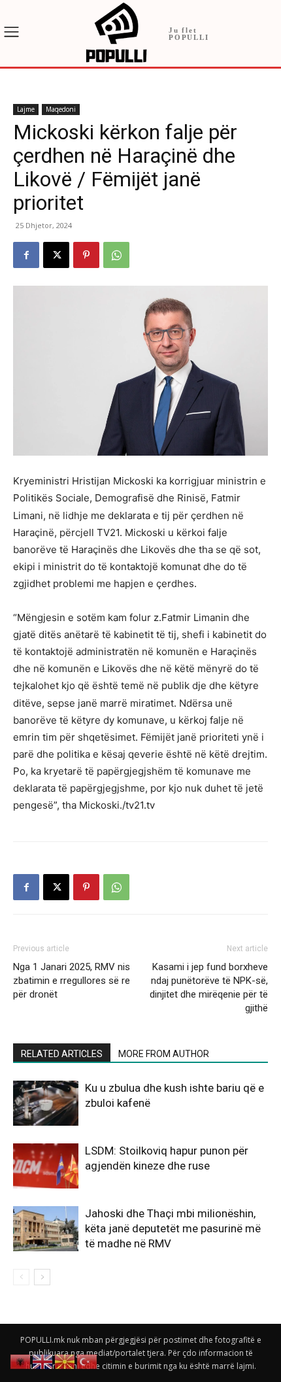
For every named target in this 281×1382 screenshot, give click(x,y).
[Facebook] (26, 255)
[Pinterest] (86, 255)
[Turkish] (87, 1360)
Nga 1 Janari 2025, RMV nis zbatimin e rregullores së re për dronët (71, 980)
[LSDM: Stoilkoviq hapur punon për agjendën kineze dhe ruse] (45, 1165)
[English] (43, 1360)
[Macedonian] (65, 1360)
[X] (56, 255)
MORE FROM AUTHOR (163, 1054)
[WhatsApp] (116, 255)
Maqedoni (61, 109)
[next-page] (42, 1277)
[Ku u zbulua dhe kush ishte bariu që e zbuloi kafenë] (45, 1103)
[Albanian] (21, 1360)
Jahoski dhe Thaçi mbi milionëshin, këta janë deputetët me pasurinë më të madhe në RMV (173, 1228)
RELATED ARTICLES (62, 1054)
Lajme (26, 109)
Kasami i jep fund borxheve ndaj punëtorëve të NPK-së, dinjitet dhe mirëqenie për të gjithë (209, 987)
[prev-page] (21, 1277)
